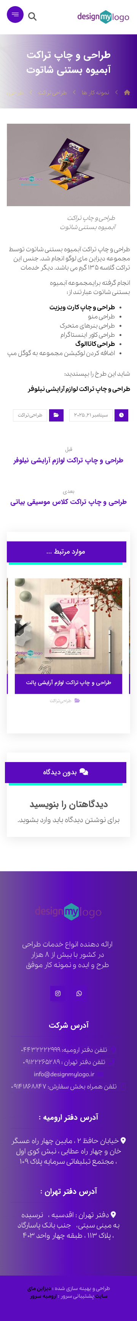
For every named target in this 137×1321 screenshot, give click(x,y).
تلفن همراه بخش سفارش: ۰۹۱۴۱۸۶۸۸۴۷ (64, 1086)
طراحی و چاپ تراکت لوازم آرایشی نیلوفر (78, 389)
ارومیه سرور (43, 1296)
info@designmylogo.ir (64, 1074)
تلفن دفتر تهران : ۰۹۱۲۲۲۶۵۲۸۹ (64, 1062)
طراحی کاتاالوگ (95, 344)
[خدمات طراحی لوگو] (103, 17)
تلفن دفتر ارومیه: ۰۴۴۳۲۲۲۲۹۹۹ (64, 1050)
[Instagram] (57, 993)
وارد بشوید (35, 820)
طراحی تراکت (30, 415)
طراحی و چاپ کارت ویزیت (82, 307)
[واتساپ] (79, 993)
